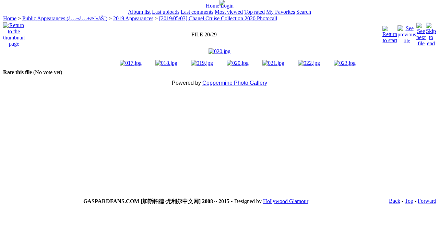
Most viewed (229, 12)
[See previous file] (407, 33)
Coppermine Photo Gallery (234, 83)
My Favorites (280, 12)
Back (394, 201)
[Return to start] (389, 33)
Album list (139, 12)
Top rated (254, 12)
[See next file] (421, 33)
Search (303, 12)
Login (227, 6)
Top (409, 201)
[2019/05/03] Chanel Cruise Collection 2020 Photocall (218, 18)
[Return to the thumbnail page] (14, 33)
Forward (427, 201)
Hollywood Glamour (285, 201)
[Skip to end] (431, 33)
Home (212, 6)
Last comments (197, 12)
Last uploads (165, 12)
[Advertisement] (219, 144)
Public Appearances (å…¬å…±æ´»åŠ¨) (64, 18)
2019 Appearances (133, 18)
